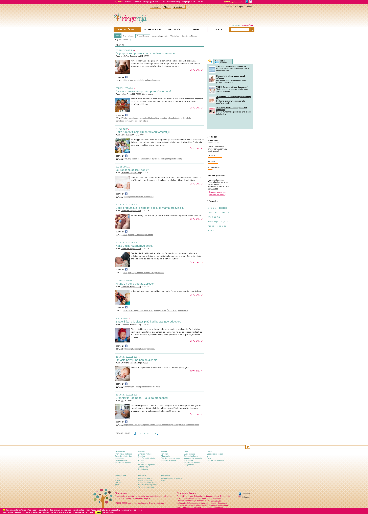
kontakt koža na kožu (146, 273)
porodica (132, 118)
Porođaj (141, 460)
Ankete (249, 7)
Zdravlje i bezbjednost (189, 36)
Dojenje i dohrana (143, 36)
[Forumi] (210, 61)
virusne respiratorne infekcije (161, 425)
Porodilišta (142, 463)
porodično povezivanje (125, 121)
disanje (139, 387)
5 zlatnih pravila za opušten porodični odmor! (143, 91)
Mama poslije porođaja (159, 36)
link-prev (134, 434)
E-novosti (200, 2)
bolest (176, 425)
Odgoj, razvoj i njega (215, 454)
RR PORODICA (122, 129)
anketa (153, 80)
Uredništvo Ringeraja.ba (130, 56)
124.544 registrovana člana (234, 2)
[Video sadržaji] (217, 61)
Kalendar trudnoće (145, 481)
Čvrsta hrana (172, 311)
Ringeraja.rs (218, 498)
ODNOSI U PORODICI (124, 88)
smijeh (151, 197)
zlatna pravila (141, 118)
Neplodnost (119, 458)
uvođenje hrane (160, 311)
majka (147, 80)
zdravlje (182, 425)
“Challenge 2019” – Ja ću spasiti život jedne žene (231, 109)
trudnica (222, 226)
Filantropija (137, 2)
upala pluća (144, 425)
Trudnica (141, 456)
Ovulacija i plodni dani (123, 456)
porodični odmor (141, 121)
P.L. (122, 401)
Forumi (229, 7)
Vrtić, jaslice (174, 36)
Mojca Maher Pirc (127, 135)
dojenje (126, 80)
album (143, 159)
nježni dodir (159, 273)
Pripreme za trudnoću (123, 454)
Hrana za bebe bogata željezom (135, 283)
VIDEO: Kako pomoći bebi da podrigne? (232, 87)
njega (211, 226)
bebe (223, 207)
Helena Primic (126, 94)
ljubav (125, 118)
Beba (117, 36)
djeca (212, 207)
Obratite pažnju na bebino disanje (136, 359)
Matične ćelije (143, 467)
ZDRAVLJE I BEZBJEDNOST (127, 205)
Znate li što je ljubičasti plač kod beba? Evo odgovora (148, 321)
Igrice (117, 485)
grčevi (152, 349)
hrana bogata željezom (138, 311)
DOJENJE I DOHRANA (125, 50)
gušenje (131, 235)
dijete (185, 118)
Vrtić (208, 456)
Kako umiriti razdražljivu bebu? (135, 245)
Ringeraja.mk (222, 503)
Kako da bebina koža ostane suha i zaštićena (230, 77)
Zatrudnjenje (152, 29)
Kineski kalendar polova (147, 485)
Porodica (128, 2)
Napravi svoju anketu (217, 195)
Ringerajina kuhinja (173, 2)
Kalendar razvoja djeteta (147, 483)
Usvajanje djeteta (122, 460)
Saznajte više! (108, 512)
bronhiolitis (150, 387)
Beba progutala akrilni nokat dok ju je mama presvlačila (150, 207)
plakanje (142, 349)
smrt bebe (149, 235)
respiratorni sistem (131, 425)
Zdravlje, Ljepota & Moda (151, 2)
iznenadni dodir (141, 197)
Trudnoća (174, 29)
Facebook (246, 494)
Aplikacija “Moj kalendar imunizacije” (231, 67)
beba (158, 80)
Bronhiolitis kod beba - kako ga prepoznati (142, 397)
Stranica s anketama (217, 192)
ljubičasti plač (129, 349)
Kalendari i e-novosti (146, 487)
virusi (158, 387)
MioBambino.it (218, 508)
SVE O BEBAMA (122, 167)
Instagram (246, 497)
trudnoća (214, 217)
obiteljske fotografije (174, 159)
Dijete (218, 29)
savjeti (134, 273)
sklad (149, 118)
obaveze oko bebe (137, 80)
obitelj (163, 159)
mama (211, 230)
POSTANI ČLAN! (248, 25)
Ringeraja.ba (225, 496)
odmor (179, 118)
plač (129, 273)
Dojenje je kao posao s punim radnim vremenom (146, 53)
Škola (209, 458)
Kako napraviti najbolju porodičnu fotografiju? (143, 131)
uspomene (136, 159)
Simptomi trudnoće (145, 454)
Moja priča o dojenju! (122, 40)
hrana (125, 311)
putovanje (127, 159)
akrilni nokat (140, 235)
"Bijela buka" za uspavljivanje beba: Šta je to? (233, 98)
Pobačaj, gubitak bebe (146, 458)
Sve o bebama (128, 36)
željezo (185, 311)
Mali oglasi (239, 7)
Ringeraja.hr (216, 501)
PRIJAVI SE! (236, 25)
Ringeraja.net (222, 505)
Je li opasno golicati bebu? (132, 169)
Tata (163, 2)
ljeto (175, 118)
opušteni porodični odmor (162, 118)
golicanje (127, 197)
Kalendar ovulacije (145, 478)
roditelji (214, 212)
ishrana (150, 311)
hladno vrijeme (129, 387)
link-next (157, 434)
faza (148, 349)
